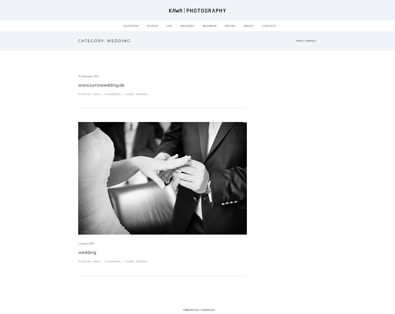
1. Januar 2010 (86, 243)
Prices (230, 25)
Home (299, 41)
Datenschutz (191, 309)
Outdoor (131, 25)
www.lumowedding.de (101, 85)
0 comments (112, 94)
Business (210, 25)
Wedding (187, 25)
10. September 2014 (88, 76)
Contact (269, 25)
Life (169, 25)
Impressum (208, 309)
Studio (152, 25)
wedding (310, 41)
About (249, 25)
